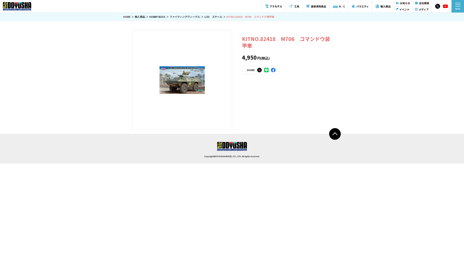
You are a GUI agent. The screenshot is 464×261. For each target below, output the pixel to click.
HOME (126, 16)
